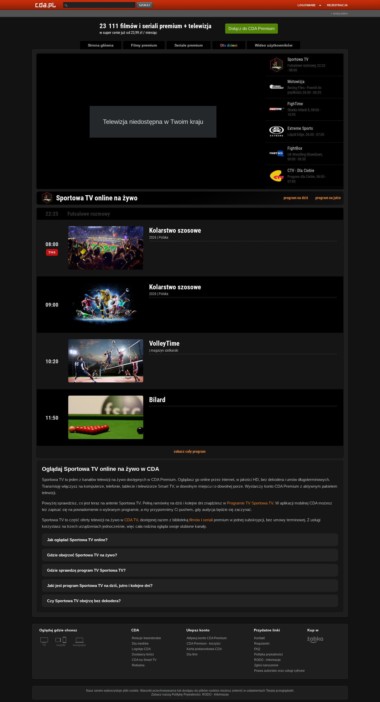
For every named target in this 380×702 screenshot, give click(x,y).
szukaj (145, 5)
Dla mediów (140, 643)
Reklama (138, 665)
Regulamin (262, 643)
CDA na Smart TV (144, 660)
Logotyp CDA (141, 649)
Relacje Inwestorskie (146, 638)
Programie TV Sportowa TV (250, 503)
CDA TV (131, 520)
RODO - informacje (267, 660)
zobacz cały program (190, 451)
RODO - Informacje (215, 694)
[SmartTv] (65, 648)
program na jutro (328, 197)
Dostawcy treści (143, 654)
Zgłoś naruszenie (266, 665)
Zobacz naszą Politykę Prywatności (176, 694)
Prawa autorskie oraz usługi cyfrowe (279, 671)
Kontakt (259, 638)
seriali (208, 520)
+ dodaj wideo (339, 13)
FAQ (257, 649)
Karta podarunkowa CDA (204, 649)
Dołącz (252, 28)
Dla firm (192, 654)
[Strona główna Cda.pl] (46, 5)
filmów (194, 520)
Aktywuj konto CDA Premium (207, 638)
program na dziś (296, 197)
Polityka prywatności (268, 654)
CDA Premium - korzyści (204, 643)
